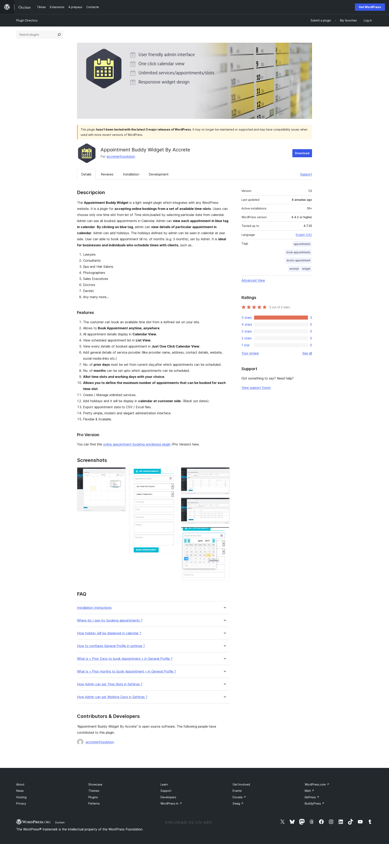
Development (159, 174)
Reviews (107, 174)
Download (302, 153)
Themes (93, 790)
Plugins (93, 797)
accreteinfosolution (121, 156)
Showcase (95, 784)
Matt (309, 790)
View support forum (256, 388)
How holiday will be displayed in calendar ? (109, 633)
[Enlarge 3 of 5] (224, 473)
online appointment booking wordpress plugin (137, 444)
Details (86, 174)
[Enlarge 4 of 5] (224, 503)
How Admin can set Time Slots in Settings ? (109, 684)
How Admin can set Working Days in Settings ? (112, 697)
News (20, 790)
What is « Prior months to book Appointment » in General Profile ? (126, 671)
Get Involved (241, 784)
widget (306, 268)
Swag (238, 803)
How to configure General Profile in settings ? (111, 646)
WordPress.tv (171, 803)
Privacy (21, 803)
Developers (168, 797)
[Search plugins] (59, 35)
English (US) (304, 234)
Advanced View (253, 280)
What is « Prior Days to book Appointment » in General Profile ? (124, 659)
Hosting (21, 797)
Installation (131, 174)
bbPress (312, 797)
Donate (239, 797)
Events (237, 790)
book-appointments (298, 252)
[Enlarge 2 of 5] (172, 473)
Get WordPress (370, 7)
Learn (164, 784)
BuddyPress (314, 803)
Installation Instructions (94, 608)
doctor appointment (298, 260)
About (20, 784)
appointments (302, 244)
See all (307, 353)
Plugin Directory (27, 20)
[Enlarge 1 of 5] (120, 473)
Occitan (60, 822)
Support (306, 174)
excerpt (294, 268)
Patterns (94, 803)
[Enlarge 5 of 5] (224, 532)
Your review (250, 353)
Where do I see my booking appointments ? (109, 620)
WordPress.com (317, 784)
